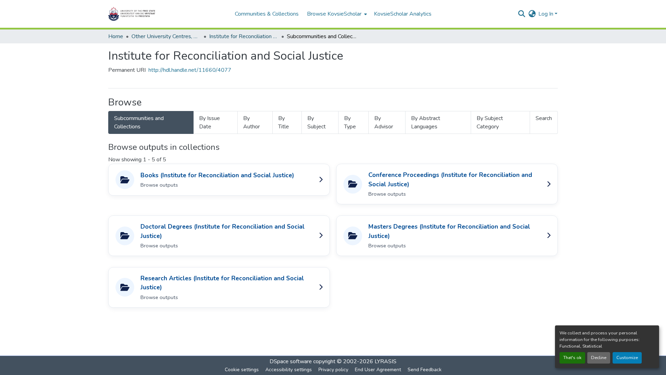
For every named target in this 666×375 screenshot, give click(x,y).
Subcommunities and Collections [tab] (139, 122)
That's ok (572, 358)
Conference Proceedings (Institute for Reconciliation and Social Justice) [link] (450, 179)
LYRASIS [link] (385, 361)
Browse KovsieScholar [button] (334, 14)
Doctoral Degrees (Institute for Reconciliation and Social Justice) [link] (222, 231)
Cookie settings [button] (242, 369)
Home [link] (115, 36)
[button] (153, 14)
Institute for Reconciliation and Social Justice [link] (244, 36)
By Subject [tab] (316, 122)
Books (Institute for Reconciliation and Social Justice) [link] (217, 175)
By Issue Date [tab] (209, 122)
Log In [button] (546, 14)
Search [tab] (544, 118)
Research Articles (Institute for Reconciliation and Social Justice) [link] (222, 282)
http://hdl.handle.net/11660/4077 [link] (189, 70)
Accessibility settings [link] (288, 369)
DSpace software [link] (291, 361)
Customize (627, 358)
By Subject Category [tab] (490, 122)
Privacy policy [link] (333, 369)
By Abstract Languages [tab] (425, 122)
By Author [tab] (251, 122)
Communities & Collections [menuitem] (267, 14)
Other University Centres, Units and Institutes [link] (166, 36)
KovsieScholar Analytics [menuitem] (403, 14)
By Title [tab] (283, 122)
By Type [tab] (350, 122)
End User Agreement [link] (378, 369)
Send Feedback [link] (425, 369)
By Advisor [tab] (383, 122)
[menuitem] (336, 14)
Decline (598, 358)
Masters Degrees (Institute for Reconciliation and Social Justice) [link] (449, 231)
